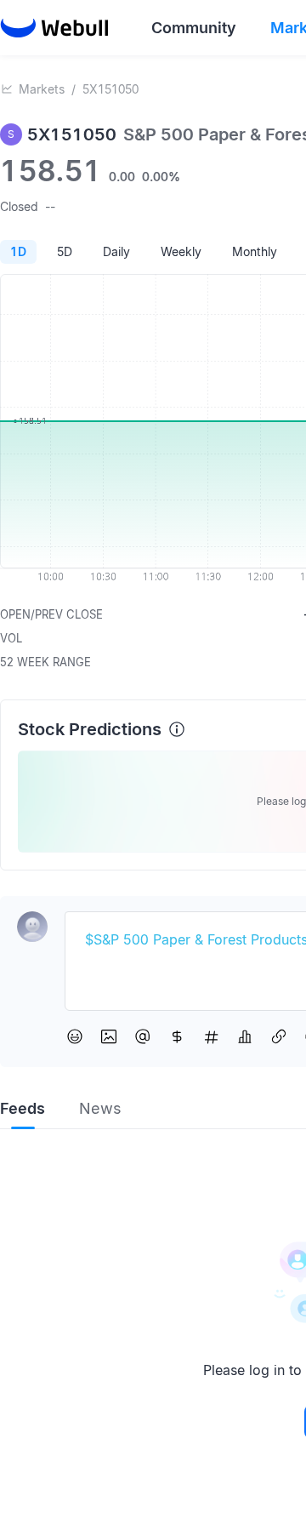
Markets (42, 89)
